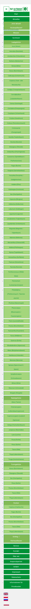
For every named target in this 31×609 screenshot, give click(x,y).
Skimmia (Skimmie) (16, 360)
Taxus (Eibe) (16, 449)
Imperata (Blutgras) (16, 199)
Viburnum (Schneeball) (16, 388)
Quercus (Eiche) (16, 340)
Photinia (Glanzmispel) (16, 303)
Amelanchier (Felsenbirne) (16, 56)
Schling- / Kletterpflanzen (16, 539)
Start (16, 14)
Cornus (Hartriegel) (16, 103)
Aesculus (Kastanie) (16, 51)
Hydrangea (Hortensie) (16, 189)
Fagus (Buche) (16, 166)
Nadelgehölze (16, 398)
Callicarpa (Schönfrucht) (16, 76)
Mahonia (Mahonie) (16, 237)
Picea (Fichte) (16, 440)
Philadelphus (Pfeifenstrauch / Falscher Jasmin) (16, 294)
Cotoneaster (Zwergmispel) (16, 130)
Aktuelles (16, 19)
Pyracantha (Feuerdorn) (16, 331)
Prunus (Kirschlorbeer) (16, 326)
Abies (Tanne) (16, 402)
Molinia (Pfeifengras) (16, 247)
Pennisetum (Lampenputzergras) (16, 283)
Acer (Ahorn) (16, 46)
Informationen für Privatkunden (16, 584)
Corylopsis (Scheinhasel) (16, 113)
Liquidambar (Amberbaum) (16, 224)
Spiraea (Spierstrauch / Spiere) (16, 367)
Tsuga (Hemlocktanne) (16, 459)
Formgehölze (16, 464)
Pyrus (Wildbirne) (16, 336)
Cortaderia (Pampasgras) (16, 108)
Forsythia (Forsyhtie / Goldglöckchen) (16, 177)
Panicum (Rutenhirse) (16, 262)
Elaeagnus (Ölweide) (16, 147)
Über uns (16, 556)
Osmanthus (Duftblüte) (16, 257)
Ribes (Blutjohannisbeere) (16, 350)
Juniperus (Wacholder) (16, 430)
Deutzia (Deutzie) (16, 142)
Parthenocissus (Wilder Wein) (16, 274)
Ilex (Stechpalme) (16, 194)
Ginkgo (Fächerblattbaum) (16, 425)
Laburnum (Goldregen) (16, 209)
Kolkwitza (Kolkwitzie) (16, 204)
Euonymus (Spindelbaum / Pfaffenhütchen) (16, 159)
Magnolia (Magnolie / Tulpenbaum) (16, 231)
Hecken (16, 503)
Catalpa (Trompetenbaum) (16, 89)
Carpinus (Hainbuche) (16, 507)
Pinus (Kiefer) (16, 444)
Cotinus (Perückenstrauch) (16, 123)
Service (16, 546)
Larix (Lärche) (16, 435)
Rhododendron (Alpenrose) (16, 345)
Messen (16, 33)
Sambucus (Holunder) (16, 355)
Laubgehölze (16, 42)
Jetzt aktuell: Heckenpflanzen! (16, 26)
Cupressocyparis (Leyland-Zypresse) (16, 418)
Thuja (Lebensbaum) (16, 454)
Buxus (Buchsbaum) (16, 71)
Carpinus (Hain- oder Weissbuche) (16, 83)
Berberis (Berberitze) (16, 61)
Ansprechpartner (16, 561)
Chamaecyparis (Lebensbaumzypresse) (16, 409)
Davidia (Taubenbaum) (16, 137)
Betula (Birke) (16, 66)
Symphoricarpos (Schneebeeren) (16, 376)
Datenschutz (16, 577)
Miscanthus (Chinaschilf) (16, 242)
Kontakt (16, 551)
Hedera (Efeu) (16, 184)
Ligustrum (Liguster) (16, 214)
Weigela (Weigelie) (16, 393)
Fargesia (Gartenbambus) (16, 170)
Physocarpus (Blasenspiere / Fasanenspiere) (16, 312)
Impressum (16, 572)
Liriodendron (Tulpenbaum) (16, 219)
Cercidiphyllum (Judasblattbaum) (16, 96)
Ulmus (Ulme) (16, 383)
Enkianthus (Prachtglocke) (16, 152)
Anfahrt (16, 567)
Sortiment (16, 38)
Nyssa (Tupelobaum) (16, 252)
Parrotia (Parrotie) (16, 267)
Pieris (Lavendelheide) (16, 321)
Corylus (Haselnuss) (16, 118)
